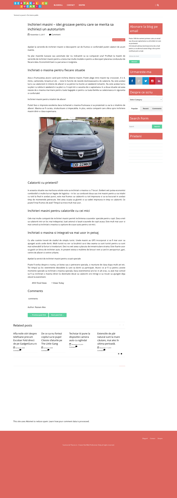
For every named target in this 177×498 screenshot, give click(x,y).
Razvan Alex (40, 307)
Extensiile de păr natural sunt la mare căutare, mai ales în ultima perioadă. (108, 338)
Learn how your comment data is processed (69, 421)
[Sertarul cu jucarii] (30, 5)
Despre (82, 5)
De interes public (32, 15)
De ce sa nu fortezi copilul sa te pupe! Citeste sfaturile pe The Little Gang (51, 338)
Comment (56, 34)
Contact (71, 5)
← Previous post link (38, 315)
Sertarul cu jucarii (20, 15)
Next (123, 324)
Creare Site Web (84, 445)
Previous (120, 324)
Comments (156, 108)
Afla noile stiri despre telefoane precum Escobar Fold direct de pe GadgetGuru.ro (25, 338)
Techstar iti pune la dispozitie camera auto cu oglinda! (79, 337)
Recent (146, 108)
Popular (134, 108)
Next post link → (57, 315)
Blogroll (58, 5)
